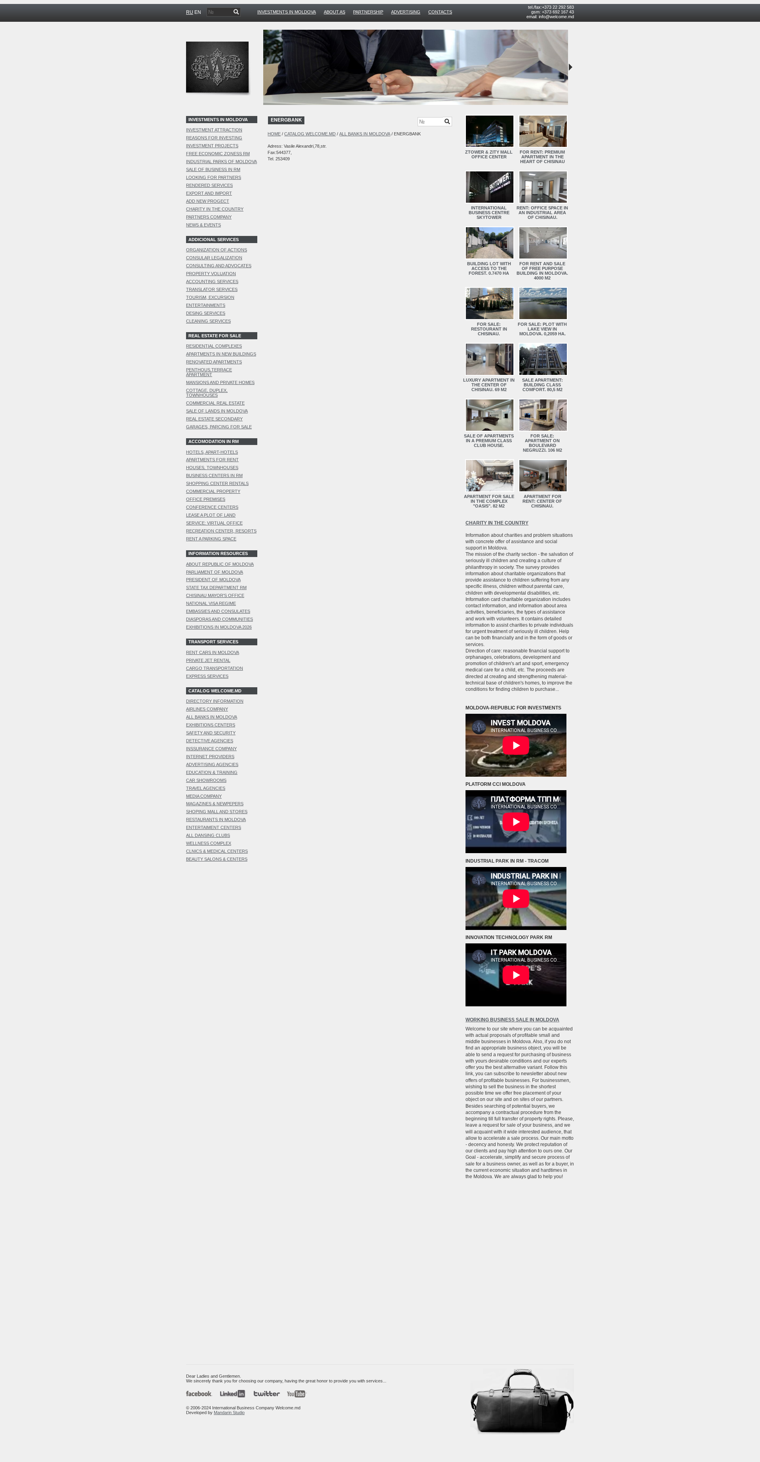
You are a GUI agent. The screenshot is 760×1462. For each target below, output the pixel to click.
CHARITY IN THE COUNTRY (214, 209)
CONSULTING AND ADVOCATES (218, 265)
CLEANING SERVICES (208, 321)
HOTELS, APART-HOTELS (212, 452)
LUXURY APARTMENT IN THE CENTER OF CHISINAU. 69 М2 (489, 385)
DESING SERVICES (205, 313)
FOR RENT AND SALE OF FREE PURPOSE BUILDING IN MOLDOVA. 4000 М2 (542, 270)
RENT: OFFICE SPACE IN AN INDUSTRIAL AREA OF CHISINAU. (542, 212)
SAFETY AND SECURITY (211, 732)
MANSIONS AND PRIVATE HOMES (220, 382)
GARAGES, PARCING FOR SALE (219, 426)
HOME (274, 133)
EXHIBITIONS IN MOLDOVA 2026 (219, 627)
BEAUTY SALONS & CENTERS (216, 859)
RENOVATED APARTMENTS (214, 361)
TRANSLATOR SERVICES (212, 289)
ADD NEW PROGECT (207, 201)
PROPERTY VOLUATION (211, 273)
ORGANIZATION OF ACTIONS (216, 249)
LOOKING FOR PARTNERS (213, 177)
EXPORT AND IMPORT (209, 193)
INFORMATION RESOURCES (218, 553)
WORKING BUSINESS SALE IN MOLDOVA (512, 1020)
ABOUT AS (334, 12)
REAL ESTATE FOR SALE (214, 335)
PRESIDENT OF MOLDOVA (213, 579)
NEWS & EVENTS (203, 224)
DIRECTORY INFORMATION (214, 701)
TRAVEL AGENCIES (205, 788)
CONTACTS (440, 12)
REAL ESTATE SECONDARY (214, 418)
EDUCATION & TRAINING (212, 772)
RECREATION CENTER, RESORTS (221, 531)
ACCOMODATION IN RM (213, 441)
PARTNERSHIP (368, 12)
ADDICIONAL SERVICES (213, 239)
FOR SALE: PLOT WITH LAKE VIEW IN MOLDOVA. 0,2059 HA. (542, 329)
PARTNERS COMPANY (209, 217)
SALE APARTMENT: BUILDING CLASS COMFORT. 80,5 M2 (542, 385)
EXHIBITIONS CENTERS (210, 724)
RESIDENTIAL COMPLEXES (214, 346)
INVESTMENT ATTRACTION (214, 129)
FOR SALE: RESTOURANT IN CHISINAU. (489, 329)
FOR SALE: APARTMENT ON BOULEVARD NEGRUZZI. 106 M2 (542, 442)
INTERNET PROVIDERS (210, 756)
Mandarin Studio (229, 1412)
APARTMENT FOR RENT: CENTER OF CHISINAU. (542, 501)
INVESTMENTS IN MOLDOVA (286, 12)
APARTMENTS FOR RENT (212, 459)
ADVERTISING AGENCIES (212, 764)
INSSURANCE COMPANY (211, 748)
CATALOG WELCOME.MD (214, 690)
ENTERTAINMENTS (205, 305)
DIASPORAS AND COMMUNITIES (219, 619)
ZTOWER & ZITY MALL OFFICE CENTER (489, 154)
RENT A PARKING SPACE (211, 538)
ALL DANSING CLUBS (208, 835)
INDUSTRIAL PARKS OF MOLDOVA (221, 161)
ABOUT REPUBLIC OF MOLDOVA (220, 564)
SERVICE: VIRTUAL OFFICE (214, 523)
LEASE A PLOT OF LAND (211, 515)
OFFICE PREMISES (205, 499)
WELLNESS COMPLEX (208, 843)
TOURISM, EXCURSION (210, 297)
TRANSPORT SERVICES (213, 641)
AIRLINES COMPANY (207, 709)
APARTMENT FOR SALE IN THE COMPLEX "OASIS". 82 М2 (489, 501)
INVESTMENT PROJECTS (212, 145)
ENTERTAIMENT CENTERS (213, 827)
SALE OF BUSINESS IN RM (213, 169)
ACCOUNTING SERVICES (212, 281)
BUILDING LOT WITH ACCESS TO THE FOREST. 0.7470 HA (489, 268)
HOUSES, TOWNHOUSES (212, 467)
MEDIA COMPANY (204, 796)
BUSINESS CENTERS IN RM (214, 475)
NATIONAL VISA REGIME (211, 603)
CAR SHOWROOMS (206, 780)
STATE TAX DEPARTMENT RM (216, 587)
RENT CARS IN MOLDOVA (212, 652)
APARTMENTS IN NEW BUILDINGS (221, 354)
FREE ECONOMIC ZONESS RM (218, 153)
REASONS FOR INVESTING (214, 137)
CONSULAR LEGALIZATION (214, 257)
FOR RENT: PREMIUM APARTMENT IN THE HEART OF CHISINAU (542, 157)
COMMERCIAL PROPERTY (213, 491)
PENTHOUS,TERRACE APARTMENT (209, 372)
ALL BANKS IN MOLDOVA (211, 717)
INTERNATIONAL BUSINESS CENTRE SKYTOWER (489, 212)
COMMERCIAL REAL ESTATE (215, 403)
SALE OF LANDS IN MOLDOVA (217, 411)
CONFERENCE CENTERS (212, 507)
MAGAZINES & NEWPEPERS (214, 803)
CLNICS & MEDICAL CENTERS (217, 851)
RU (189, 12)
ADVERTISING (405, 12)
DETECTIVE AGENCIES (209, 740)
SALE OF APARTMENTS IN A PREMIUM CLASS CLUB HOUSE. (489, 440)
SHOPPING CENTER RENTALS (217, 483)
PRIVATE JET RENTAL (208, 660)
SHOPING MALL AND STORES (216, 811)
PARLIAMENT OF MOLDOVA (214, 572)
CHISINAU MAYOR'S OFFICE (215, 595)
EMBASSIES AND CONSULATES (218, 611)
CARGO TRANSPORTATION (214, 668)
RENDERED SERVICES (209, 185)
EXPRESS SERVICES (207, 676)
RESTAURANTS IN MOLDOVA (216, 819)
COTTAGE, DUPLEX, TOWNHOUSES (207, 392)
